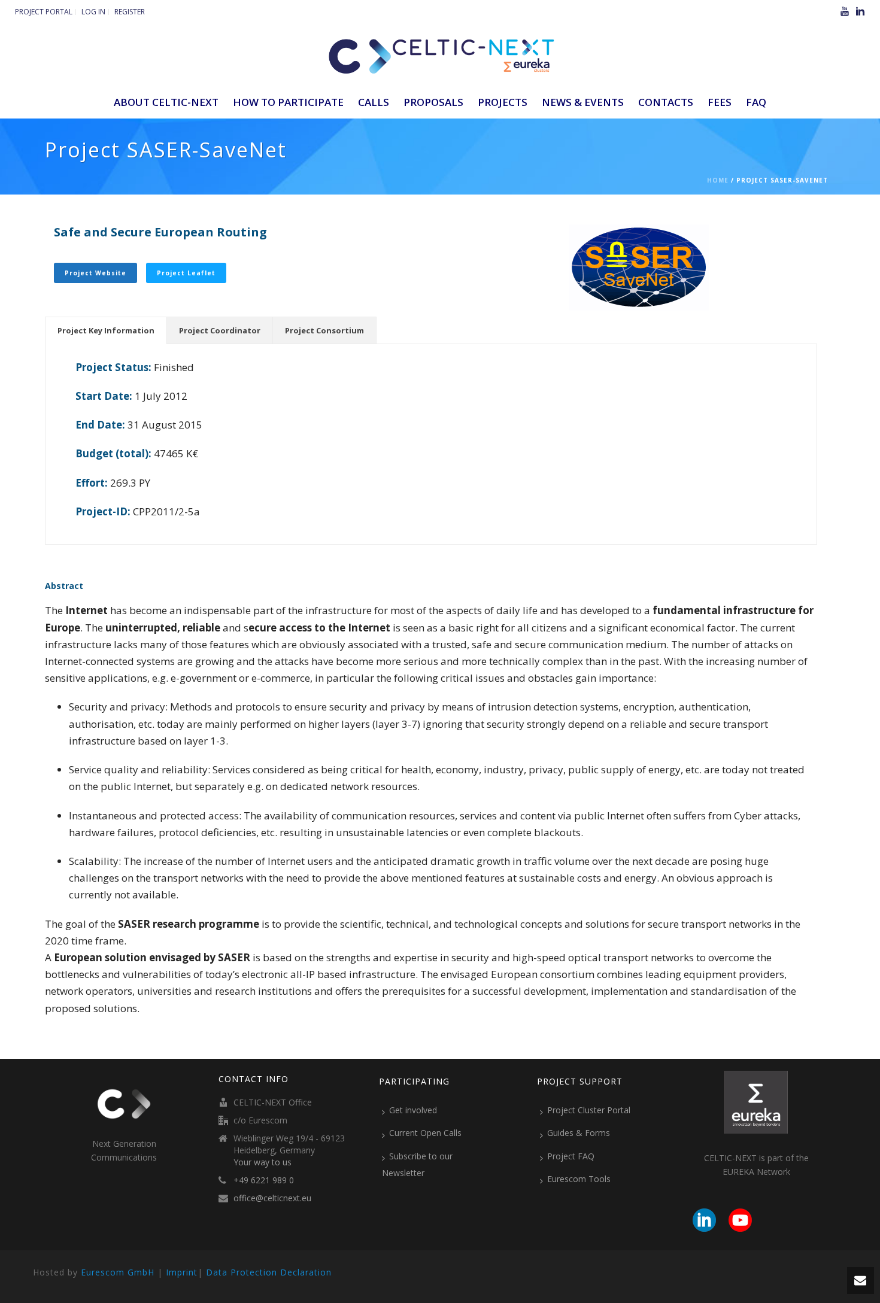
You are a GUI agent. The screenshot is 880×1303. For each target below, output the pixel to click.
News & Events (583, 102)
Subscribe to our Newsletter (417, 1164)
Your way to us (262, 1162)
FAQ (756, 102)
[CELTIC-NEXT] (440, 54)
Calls (373, 102)
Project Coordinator (219, 330)
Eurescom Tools (579, 1178)
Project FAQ (570, 1156)
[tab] (106, 330)
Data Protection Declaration (269, 1272)
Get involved (413, 1110)
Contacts (665, 102)
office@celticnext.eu (272, 1198)
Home (718, 180)
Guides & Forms (578, 1132)
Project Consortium (324, 330)
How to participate (288, 102)
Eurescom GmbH (117, 1272)
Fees (720, 102)
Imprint (182, 1272)
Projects (502, 102)
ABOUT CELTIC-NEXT (166, 102)
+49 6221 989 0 (263, 1180)
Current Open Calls (425, 1132)
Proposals (433, 102)
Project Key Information (105, 330)
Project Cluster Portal (588, 1110)
